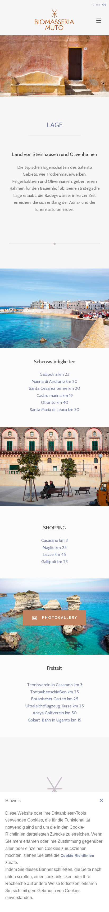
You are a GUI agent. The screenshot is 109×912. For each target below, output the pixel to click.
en (98, 4)
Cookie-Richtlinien (77, 855)
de (104, 4)
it (93, 4)
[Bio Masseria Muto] (54, 18)
